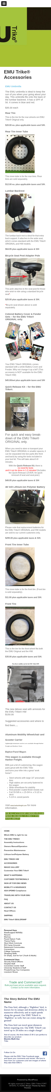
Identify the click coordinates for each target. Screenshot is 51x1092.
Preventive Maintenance (15, 850)
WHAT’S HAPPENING (13, 875)
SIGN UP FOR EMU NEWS (15, 883)
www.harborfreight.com (18, 805)
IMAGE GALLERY (11, 867)
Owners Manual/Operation (15, 846)
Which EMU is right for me (15, 835)
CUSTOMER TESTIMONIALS (16, 879)
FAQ (6, 899)
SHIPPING (8, 915)
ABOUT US (9, 903)
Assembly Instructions (14, 842)
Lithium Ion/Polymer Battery (16, 854)
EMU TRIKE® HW (11, 859)
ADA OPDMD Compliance (15, 891)
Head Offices (10, 911)
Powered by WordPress (27, 1080)
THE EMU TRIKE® (12, 839)
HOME (7, 831)
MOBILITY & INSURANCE (15, 887)
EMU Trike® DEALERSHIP (15, 919)
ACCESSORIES (10, 863)
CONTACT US (10, 907)
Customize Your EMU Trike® (16, 871)
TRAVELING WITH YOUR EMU (17, 895)
